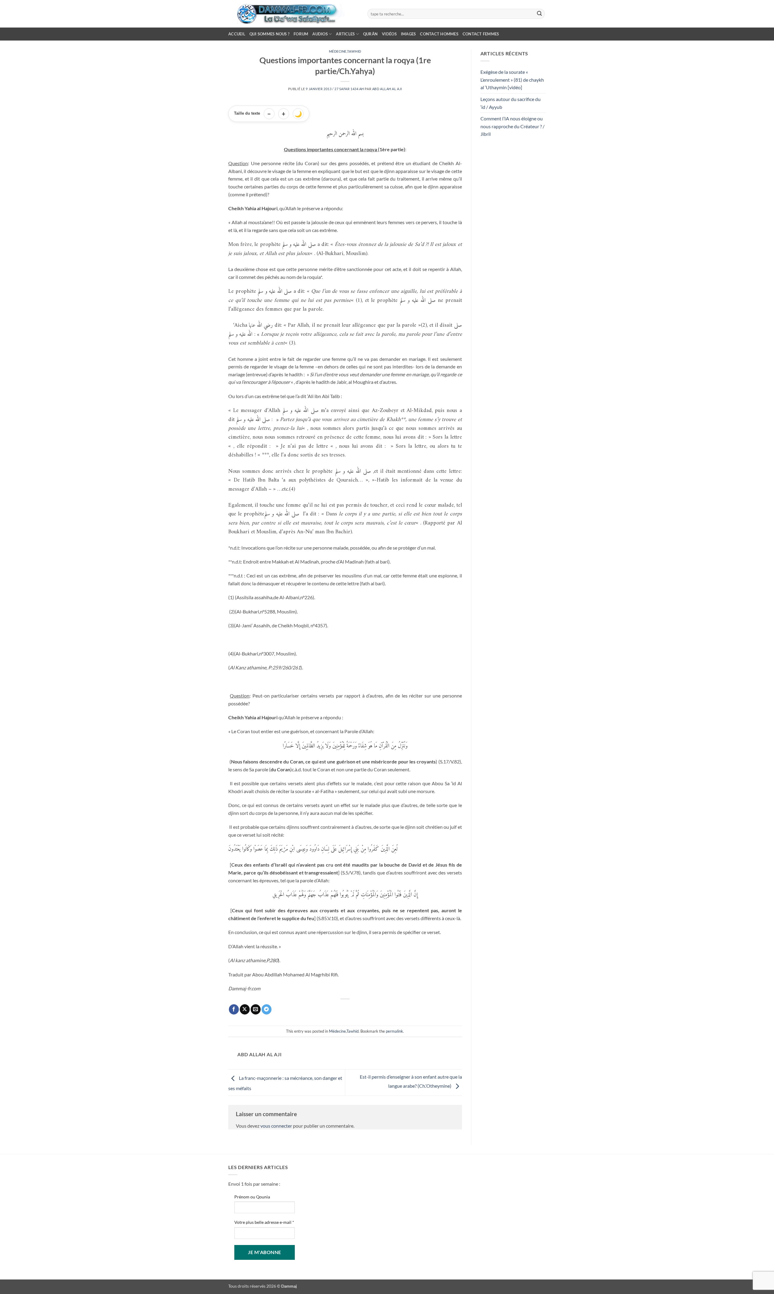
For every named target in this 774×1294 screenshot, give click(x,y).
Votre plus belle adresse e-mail (264, 1222)
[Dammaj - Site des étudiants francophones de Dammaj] (293, 14)
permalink (394, 1031)
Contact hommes (439, 33)
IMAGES (408, 33)
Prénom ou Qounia (252, 1196)
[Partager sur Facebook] (234, 1009)
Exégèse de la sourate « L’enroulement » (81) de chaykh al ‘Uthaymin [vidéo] (512, 79)
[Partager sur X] (245, 1009)
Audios (320, 33)
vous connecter (276, 1126)
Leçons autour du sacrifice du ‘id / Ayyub (510, 103)
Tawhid (354, 51)
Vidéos (389, 33)
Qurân (370, 33)
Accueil (236, 33)
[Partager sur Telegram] (267, 1009)
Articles (345, 33)
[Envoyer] (539, 14)
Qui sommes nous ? (269, 33)
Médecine (337, 51)
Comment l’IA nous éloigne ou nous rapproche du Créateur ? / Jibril (512, 126)
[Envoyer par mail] (256, 1009)
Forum (301, 33)
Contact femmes (481, 33)
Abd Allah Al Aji (387, 89)
